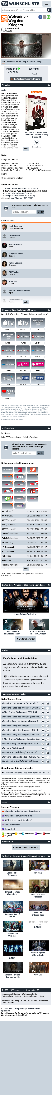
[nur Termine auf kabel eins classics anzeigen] (7, 477)
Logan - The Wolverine (12, 874)
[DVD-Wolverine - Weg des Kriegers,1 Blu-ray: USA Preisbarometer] (48, 735)
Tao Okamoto (14, 235)
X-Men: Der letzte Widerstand (12, 893)
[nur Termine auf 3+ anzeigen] (32, 491)
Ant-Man (38, 873)
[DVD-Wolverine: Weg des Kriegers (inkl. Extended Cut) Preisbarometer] (48, 744)
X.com (23, 1000)
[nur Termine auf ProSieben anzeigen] (20, 470)
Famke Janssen (15, 263)
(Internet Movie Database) (18, 820)
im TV (18, 62)
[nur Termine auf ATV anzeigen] (7, 491)
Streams (11, 62)
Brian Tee (13, 281)
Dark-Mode (7, 1003)
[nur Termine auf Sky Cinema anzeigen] (32, 477)
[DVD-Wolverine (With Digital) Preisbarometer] (48, 749)
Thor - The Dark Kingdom (38, 895)
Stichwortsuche (33, 1008)
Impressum (7, 994)
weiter (41, 212)
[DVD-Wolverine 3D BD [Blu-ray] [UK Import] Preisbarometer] (48, 753)
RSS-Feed (32, 1000)
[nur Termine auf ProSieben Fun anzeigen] (20, 477)
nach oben (8, 1008)
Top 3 (25, 62)
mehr (26, 149)
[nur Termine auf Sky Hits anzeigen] (32, 499)
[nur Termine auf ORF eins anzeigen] (32, 484)
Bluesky (15, 1000)
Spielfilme (5, 1011)
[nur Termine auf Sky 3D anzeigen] (20, 506)
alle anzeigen (7, 470)
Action (4, 90)
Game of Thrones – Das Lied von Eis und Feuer (12, 976)
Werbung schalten (30, 994)
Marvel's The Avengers (12, 935)
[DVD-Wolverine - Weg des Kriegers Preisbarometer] (48, 726)
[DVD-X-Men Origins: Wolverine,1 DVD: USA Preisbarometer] (48, 713)
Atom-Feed (43, 1000)
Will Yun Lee (14, 272)
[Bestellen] (36, 142)
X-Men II (37, 927)
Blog (42, 996)
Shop (39, 62)
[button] (40, 17)
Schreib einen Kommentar (26, 847)
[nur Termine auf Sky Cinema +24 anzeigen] (7, 506)
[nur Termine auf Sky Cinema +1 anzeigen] (20, 499)
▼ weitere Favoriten (25, 639)
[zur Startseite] (20, 3)
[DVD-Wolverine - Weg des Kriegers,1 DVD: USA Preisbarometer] (48, 708)
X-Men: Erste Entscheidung (38, 914)
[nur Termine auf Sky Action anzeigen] (7, 484)
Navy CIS (38, 975)
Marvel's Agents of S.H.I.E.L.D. (38, 954)
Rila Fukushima (15, 244)
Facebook (6, 1000)
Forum (32, 62)
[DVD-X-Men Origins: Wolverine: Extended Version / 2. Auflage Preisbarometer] (48, 740)
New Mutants (16, 198)
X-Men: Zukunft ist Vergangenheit (12, 632)
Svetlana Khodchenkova (19, 290)
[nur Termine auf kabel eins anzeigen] (32, 470)
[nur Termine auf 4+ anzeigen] (7, 499)
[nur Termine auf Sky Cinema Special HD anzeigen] (20, 484)
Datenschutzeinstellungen (26, 996)
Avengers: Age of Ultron (12, 915)
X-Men (12, 958)
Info (3, 62)
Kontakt (16, 994)
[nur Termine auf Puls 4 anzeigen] (20, 491)
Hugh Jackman (15, 226)
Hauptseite (20, 1008)
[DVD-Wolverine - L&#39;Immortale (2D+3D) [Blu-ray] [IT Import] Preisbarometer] (48, 757)
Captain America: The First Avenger (38, 632)
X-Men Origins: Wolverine (25, 614)
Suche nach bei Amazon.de (27, 772)
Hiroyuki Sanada (16, 254)
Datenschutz (7, 996)
